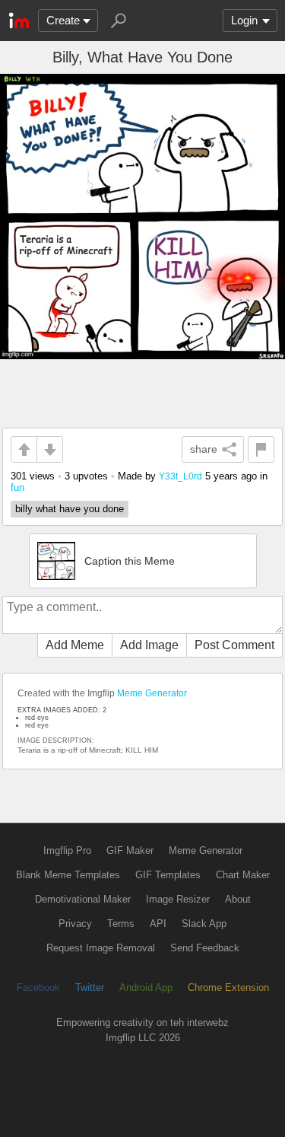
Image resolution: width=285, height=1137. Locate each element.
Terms (121, 923)
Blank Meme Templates (68, 875)
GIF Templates (168, 875)
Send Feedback (204, 948)
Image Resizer (178, 899)
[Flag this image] (261, 449)
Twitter (89, 987)
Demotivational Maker (83, 899)
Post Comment (234, 645)
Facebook (38, 987)
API (158, 923)
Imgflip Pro (67, 850)
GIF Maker (130, 850)
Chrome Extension (228, 987)
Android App (146, 987)
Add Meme (75, 645)
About (238, 899)
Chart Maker (243, 875)
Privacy (75, 923)
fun (17, 487)
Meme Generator (152, 693)
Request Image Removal (100, 948)
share (203, 449)
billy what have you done (69, 508)
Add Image (149, 645)
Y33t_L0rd (180, 476)
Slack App (204, 923)
